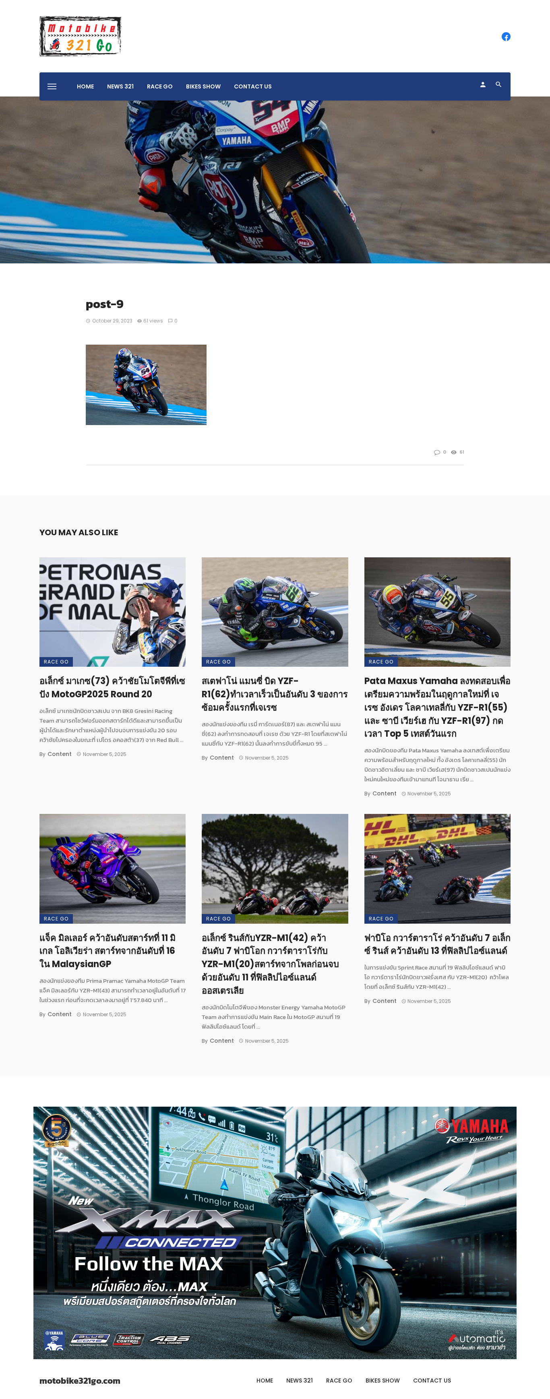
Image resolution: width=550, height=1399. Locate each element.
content (60, 754)
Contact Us (253, 86)
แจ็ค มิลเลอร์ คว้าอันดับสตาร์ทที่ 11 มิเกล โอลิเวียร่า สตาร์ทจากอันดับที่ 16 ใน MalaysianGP (107, 951)
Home (85, 86)
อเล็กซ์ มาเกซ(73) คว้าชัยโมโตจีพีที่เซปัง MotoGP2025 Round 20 (112, 688)
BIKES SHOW (203, 86)
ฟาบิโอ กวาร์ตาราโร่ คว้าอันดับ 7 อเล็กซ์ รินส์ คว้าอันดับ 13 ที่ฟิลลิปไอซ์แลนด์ (437, 944)
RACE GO (160, 86)
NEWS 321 (120, 86)
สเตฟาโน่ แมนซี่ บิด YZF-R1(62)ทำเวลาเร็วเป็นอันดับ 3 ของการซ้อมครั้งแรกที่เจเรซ (275, 694)
